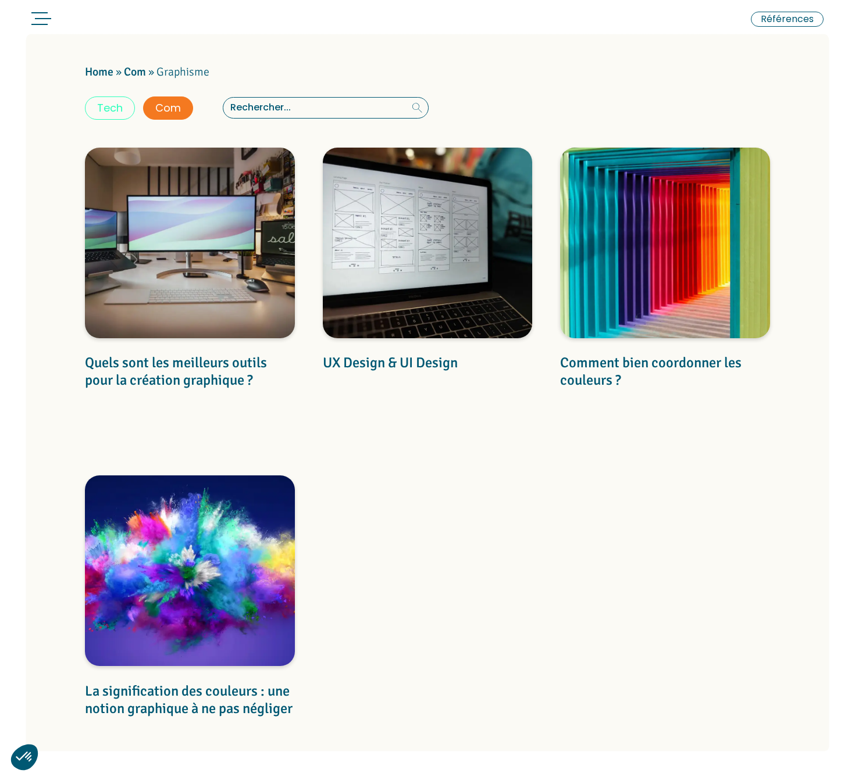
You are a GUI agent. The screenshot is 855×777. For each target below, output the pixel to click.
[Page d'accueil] (102, 20)
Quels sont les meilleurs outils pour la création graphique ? (176, 371)
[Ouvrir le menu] (39, 20)
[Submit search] (417, 108)
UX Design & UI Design (390, 362)
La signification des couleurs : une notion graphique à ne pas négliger (189, 700)
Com (135, 72)
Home (99, 72)
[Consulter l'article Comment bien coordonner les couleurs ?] (665, 245)
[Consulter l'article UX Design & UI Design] (428, 245)
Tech (110, 108)
